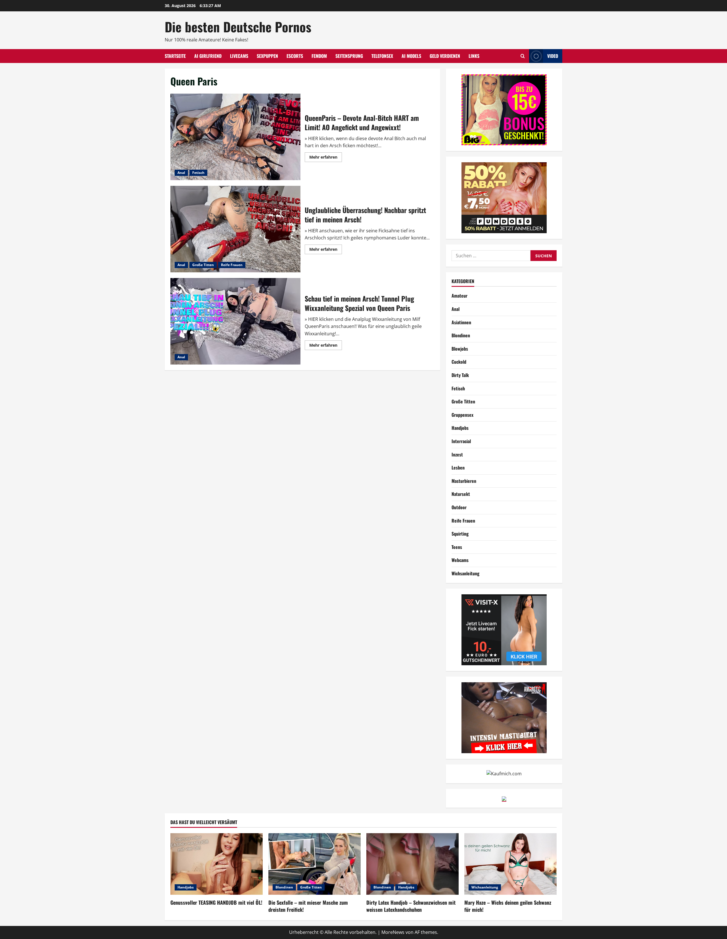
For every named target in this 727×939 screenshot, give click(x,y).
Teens (457, 547)
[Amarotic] (504, 717)
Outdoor (459, 507)
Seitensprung (349, 55)
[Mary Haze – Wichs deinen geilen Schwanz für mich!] (510, 864)
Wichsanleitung (465, 573)
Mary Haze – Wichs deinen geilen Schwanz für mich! (507, 906)
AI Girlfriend (208, 55)
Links (474, 55)
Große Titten (203, 264)
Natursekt (461, 493)
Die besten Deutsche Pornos (238, 26)
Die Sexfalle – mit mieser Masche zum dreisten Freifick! (308, 906)
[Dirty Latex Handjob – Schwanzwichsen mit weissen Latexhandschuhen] (412, 864)
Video (552, 55)
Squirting (460, 533)
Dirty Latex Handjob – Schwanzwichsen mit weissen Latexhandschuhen (411, 906)
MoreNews (392, 932)
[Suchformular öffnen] (523, 56)
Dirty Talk (460, 375)
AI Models (411, 55)
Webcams (460, 560)
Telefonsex (382, 55)
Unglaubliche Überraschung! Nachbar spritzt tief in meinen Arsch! (235, 229)
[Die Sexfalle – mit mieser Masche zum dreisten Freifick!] (314, 864)
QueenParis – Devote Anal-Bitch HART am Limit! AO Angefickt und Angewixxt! (235, 137)
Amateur (459, 295)
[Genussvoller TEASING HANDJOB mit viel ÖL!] (216, 864)
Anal (181, 172)
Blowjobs (460, 348)
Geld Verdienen (445, 55)
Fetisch (198, 172)
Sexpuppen (267, 55)
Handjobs (460, 427)
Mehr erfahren (325, 158)
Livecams (239, 55)
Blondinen (461, 335)
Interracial (461, 441)
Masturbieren (464, 480)
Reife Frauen (232, 264)
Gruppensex (462, 414)
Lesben (458, 467)
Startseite (175, 55)
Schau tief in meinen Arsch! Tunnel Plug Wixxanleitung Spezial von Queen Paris (235, 321)
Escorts (295, 55)
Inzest (457, 454)
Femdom (319, 55)
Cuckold (459, 361)
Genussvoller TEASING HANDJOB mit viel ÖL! (216, 902)
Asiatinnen (461, 322)
